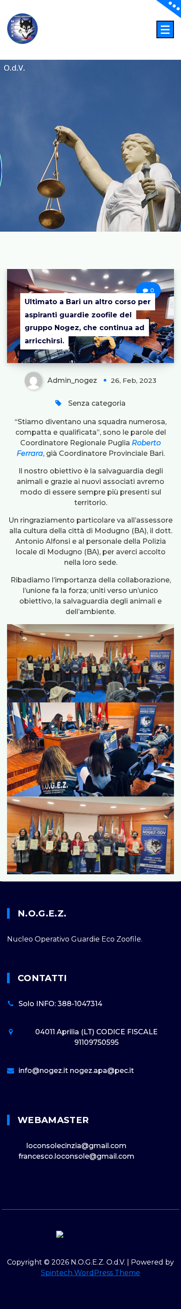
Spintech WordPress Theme (90, 1273)
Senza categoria (97, 403)
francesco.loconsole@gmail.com (76, 1156)
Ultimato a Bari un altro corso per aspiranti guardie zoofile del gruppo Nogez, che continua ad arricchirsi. (88, 321)
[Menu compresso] (165, 29)
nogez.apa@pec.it (102, 1070)
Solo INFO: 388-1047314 (60, 1004)
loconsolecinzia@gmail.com (76, 1146)
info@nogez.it (44, 1070)
